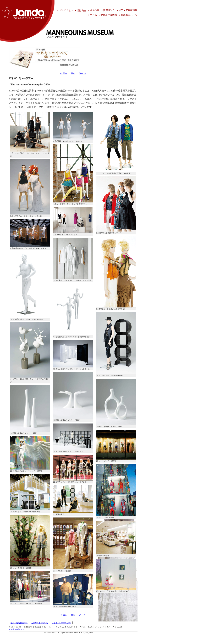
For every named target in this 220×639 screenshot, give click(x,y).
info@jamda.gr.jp (17, 629)
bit (87, 632)
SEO (91, 632)
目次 (73, 73)
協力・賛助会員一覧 (19, 623)
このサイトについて (39, 623)
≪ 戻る (63, 73)
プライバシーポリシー (61, 623)
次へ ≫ (82, 73)
